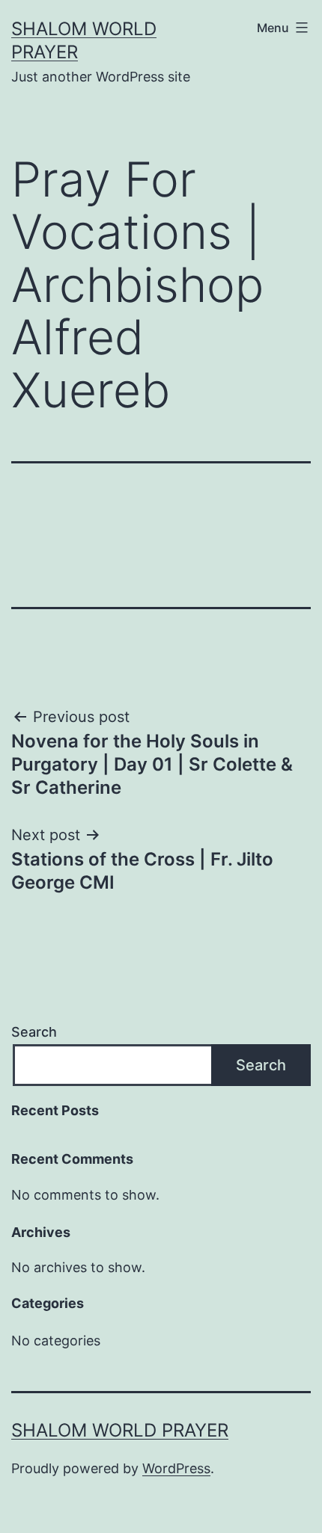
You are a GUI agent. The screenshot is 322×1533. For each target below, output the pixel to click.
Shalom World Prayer (119, 1430)
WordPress (176, 1468)
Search (34, 1032)
